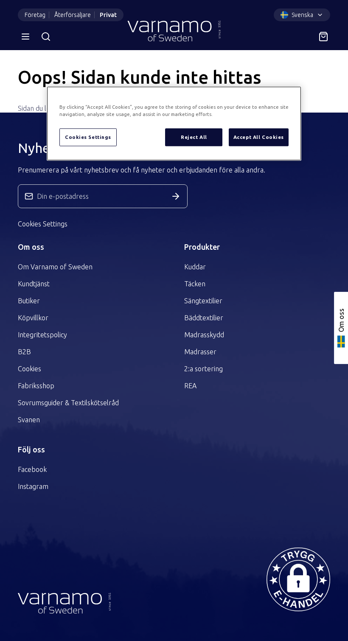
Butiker (29, 301)
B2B (24, 352)
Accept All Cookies (258, 137)
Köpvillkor (33, 318)
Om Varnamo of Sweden (55, 267)
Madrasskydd (204, 335)
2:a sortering (203, 369)
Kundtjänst (34, 284)
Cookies (29, 369)
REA (190, 386)
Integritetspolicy (42, 335)
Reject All (194, 137)
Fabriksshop (36, 386)
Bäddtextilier (203, 318)
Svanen (29, 420)
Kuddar (195, 267)
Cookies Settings (42, 224)
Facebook (32, 469)
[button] (298, 579)
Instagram (33, 486)
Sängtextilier (203, 301)
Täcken (194, 284)
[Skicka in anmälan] (176, 196)
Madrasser (200, 352)
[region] (174, 124)
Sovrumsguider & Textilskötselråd (68, 403)
